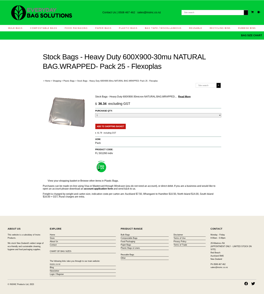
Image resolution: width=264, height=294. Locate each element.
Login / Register (57, 274)
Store (52, 238)
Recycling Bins (220, 28)
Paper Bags (103, 28)
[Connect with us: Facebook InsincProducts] (246, 283)
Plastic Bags (128, 28)
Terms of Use (179, 238)
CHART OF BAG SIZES (60, 251)
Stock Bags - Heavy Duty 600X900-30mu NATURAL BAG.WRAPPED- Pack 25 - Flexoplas (117, 81)
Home (47, 81)
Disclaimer (178, 235)
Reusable (195, 28)
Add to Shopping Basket (110, 126)
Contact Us (109, 12)
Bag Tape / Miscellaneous (163, 28)
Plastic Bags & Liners (130, 248)
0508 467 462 (126, 12)
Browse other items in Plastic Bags (99, 180)
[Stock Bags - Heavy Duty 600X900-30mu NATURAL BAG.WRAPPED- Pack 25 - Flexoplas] (67, 131)
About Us (54, 241)
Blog (52, 267)
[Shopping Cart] (253, 12)
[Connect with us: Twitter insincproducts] (253, 283)
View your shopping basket (62, 180)
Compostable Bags (43, 28)
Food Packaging (76, 28)
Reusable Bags (127, 254)
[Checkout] (258, 12)
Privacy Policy (180, 241)
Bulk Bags (15, 28)
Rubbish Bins (247, 28)
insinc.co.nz (55, 264)
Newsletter (54, 271)
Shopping (57, 81)
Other (123, 258)
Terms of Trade (180, 245)
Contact (53, 245)
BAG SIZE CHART (252, 35)
